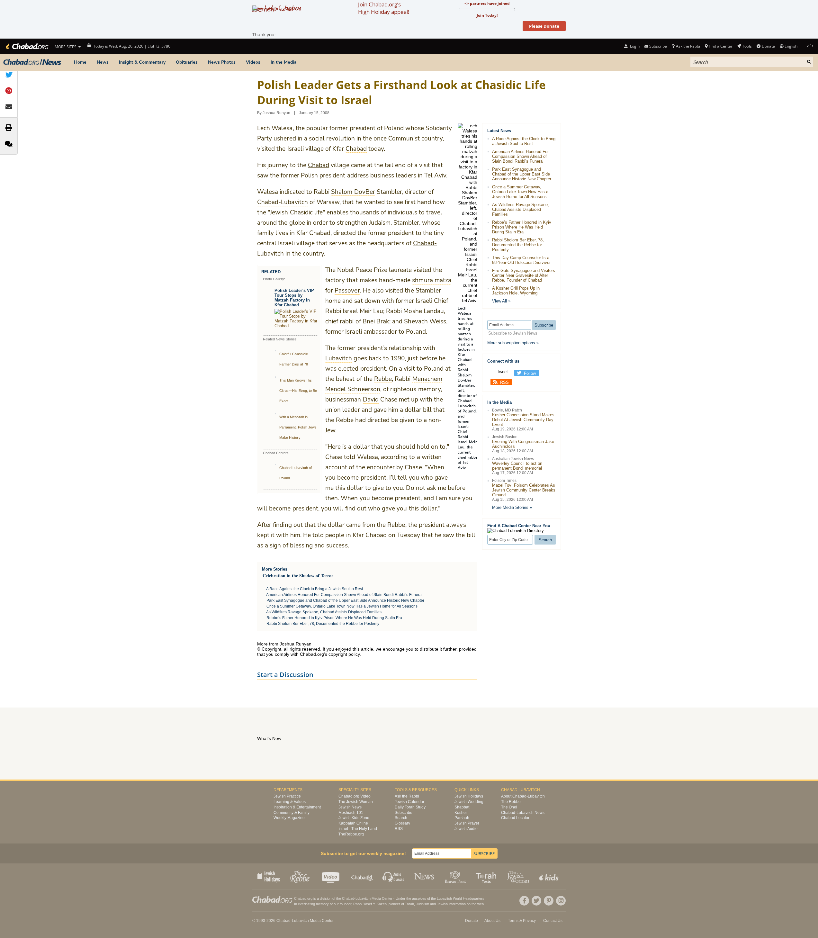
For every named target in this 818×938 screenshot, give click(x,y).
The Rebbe (511, 801)
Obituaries (187, 62)
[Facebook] (524, 901)
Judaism (422, 904)
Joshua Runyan (276, 113)
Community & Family (292, 812)
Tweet (502, 371)
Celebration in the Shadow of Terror (298, 575)
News (103, 62)
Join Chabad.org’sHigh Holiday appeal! (383, 8)
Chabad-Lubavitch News (522, 812)
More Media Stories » (512, 507)
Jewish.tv (331, 876)
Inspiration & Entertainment (297, 807)
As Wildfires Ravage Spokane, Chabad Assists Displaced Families (324, 612)
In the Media (284, 62)
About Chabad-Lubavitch (523, 796)
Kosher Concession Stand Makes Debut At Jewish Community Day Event (523, 419)
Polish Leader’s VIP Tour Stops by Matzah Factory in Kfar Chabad (294, 297)
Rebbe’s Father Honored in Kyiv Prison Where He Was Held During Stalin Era (334, 618)
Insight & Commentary (142, 62)
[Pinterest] (548, 901)
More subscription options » (513, 342)
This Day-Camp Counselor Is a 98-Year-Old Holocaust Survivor (521, 260)
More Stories (274, 569)
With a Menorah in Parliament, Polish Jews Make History (298, 427)
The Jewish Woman (355, 801)
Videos (253, 62)
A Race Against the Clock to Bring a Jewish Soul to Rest (314, 589)
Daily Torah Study (410, 807)
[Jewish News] (32, 62)
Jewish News (350, 807)
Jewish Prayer (466, 823)
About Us (492, 920)
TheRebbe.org (351, 834)
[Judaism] (26, 46)
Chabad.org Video (354, 796)
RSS (504, 382)
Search (401, 818)
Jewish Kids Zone (353, 818)
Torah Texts (487, 876)
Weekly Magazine (289, 818)
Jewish (442, 904)
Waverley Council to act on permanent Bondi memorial (517, 466)
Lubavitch (363, 898)
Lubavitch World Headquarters (460, 898)
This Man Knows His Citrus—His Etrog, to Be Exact (298, 390)
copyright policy (344, 654)
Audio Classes (393, 876)
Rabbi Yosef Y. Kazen (370, 904)
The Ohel (509, 807)
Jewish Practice (287, 796)
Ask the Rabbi (688, 46)
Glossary (402, 823)
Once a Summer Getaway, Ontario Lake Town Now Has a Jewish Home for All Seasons (342, 606)
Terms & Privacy (522, 920)
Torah (409, 904)
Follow (530, 373)
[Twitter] (536, 901)
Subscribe (403, 812)
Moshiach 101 (350, 812)
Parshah (461, 818)
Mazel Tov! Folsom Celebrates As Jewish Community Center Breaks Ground (523, 490)
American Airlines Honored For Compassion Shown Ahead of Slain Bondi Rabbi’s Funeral (344, 594)
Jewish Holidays (468, 796)
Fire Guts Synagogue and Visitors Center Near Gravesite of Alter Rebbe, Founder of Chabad (523, 275)
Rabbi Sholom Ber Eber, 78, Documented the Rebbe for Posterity (322, 623)
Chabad (318, 165)
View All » (501, 301)
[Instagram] (561, 901)
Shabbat (461, 807)
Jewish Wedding (468, 801)
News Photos (222, 62)
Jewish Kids (549, 876)
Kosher (460, 812)
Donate (768, 46)
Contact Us (552, 920)
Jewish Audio (466, 828)
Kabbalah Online (353, 823)
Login (634, 46)
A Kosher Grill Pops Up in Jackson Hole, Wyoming (516, 290)
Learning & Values (290, 801)
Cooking (456, 876)
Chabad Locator (515, 818)
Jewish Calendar (409, 801)
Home (80, 62)
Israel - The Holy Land (357, 828)
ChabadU (362, 876)
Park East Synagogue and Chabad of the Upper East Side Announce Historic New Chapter (345, 600)
